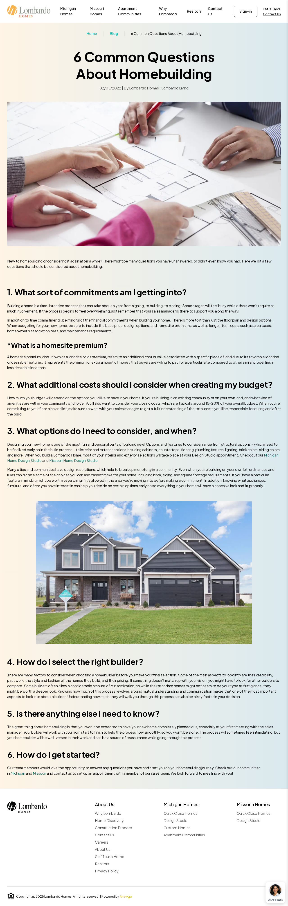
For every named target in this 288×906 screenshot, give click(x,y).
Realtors (102, 863)
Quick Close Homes (180, 813)
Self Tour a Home (109, 856)
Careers (101, 842)
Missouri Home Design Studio (73, 460)
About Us (102, 849)
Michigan (18, 773)
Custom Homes (177, 827)
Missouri (39, 773)
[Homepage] (28, 11)
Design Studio (175, 820)
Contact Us (272, 14)
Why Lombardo (108, 813)
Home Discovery (109, 820)
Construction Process (113, 827)
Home (92, 33)
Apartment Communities (184, 835)
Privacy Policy (107, 871)
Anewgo (126, 896)
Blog (114, 33)
